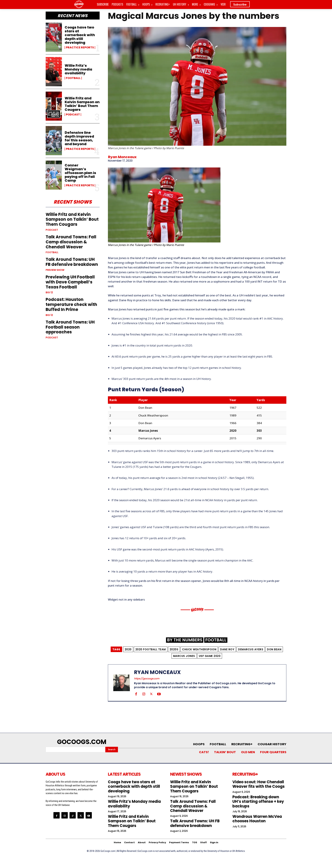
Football (73, 78)
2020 (128, 649)
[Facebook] (136, 694)
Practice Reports (80, 47)
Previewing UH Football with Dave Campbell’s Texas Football (70, 282)
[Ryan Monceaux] (123, 683)
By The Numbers (184, 640)
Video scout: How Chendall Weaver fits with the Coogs (258, 784)
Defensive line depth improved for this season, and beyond (79, 138)
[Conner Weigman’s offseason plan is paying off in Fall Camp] (54, 175)
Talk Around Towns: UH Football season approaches (70, 327)
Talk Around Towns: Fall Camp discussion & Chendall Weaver (71, 242)
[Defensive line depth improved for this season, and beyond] (54, 140)
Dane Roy (227, 649)
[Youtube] (159, 694)
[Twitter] (151, 694)
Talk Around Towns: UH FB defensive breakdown (72, 261)
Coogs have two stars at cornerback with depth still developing (80, 35)
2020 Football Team (150, 649)
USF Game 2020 (210, 656)
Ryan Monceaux (122, 157)
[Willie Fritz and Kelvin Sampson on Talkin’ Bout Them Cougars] (54, 106)
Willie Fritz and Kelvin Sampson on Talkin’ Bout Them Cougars (82, 104)
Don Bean (274, 649)
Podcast (73, 114)
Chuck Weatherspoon (199, 649)
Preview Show (55, 270)
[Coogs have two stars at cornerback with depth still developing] (54, 37)
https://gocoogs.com (146, 678)
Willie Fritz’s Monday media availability (78, 69)
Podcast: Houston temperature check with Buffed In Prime (71, 304)
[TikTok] (73, 815)
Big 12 (49, 292)
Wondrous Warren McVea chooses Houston (257, 819)
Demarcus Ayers (250, 649)
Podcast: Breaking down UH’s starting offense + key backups (258, 801)
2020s (174, 649)
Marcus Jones (184, 656)
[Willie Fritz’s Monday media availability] (54, 71)
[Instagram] (144, 694)
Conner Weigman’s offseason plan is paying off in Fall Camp (80, 173)
